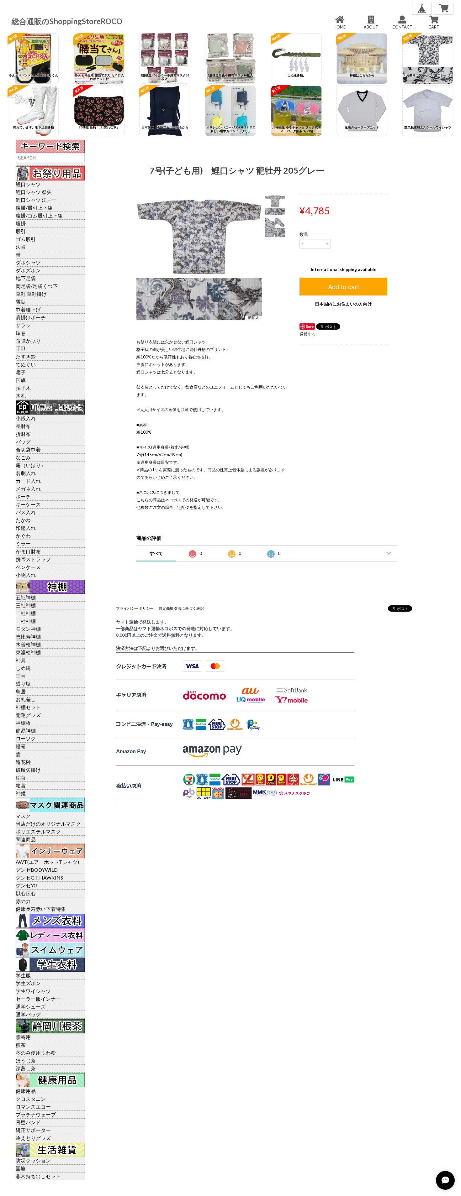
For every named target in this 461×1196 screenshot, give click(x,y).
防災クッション (33, 1160)
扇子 (21, 372)
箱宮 (21, 785)
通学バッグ (28, 1014)
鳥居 (21, 691)
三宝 (21, 676)
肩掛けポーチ (31, 317)
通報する (307, 334)
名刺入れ (26, 473)
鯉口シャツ (28, 184)
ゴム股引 (26, 239)
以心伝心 (26, 893)
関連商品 (26, 839)
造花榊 (23, 762)
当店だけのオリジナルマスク (48, 824)
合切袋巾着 (28, 449)
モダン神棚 (28, 629)
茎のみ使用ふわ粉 (36, 1053)
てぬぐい (26, 364)
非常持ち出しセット (38, 1176)
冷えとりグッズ (33, 1138)
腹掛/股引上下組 (34, 208)
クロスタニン (31, 1099)
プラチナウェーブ (36, 1114)
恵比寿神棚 (28, 637)
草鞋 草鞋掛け (31, 294)
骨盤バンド (28, 1122)
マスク (23, 816)
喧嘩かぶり (28, 341)
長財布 (23, 426)
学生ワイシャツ (33, 991)
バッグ (23, 442)
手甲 (21, 349)
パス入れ (26, 512)
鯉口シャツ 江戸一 (36, 200)
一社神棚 (26, 621)
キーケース (28, 504)
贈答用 (23, 1037)
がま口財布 (28, 551)
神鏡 (21, 793)
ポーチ (23, 496)
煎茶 (21, 1045)
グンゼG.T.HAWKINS (39, 877)
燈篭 (21, 746)
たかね (23, 520)
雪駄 (21, 302)
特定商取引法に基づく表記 (181, 608)
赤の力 (23, 901)
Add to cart (343, 286)
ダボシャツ (28, 262)
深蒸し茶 (26, 1068)
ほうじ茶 (26, 1060)
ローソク (26, 738)
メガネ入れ (28, 489)
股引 (21, 231)
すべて (156, 553)
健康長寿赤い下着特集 (41, 909)
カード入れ (28, 481)
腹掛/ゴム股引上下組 (39, 215)
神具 (21, 660)
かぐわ (23, 536)
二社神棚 (26, 613)
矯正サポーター (33, 1130)
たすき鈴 (26, 356)
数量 (303, 234)
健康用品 (26, 1091)
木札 (21, 396)
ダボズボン (28, 270)
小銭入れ (26, 418)
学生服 (23, 975)
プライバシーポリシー (135, 608)
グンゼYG (26, 885)
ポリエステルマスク (38, 831)
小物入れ (26, 575)
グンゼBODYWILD (37, 870)
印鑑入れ (26, 528)
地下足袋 (26, 278)
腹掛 (21, 223)
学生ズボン (28, 983)
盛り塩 (23, 684)
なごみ (23, 457)
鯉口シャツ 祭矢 (34, 192)
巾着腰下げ (28, 309)
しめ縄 (23, 668)
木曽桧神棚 (28, 644)
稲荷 (21, 778)
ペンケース (28, 567)
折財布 (23, 434)
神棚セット (28, 707)
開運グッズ (28, 715)
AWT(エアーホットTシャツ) (47, 862)
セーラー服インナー (38, 999)
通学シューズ (31, 1007)
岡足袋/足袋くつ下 (37, 286)
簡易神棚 (26, 731)
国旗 (21, 380)
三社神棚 (26, 605)
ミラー (23, 543)
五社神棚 (26, 597)
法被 (21, 247)
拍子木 (23, 388)
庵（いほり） (31, 465)
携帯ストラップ (33, 559)
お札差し (26, 699)
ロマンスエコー (33, 1107)
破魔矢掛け (28, 770)
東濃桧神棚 (28, 652)
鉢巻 (21, 333)
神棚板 (23, 723)
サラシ (23, 325)
